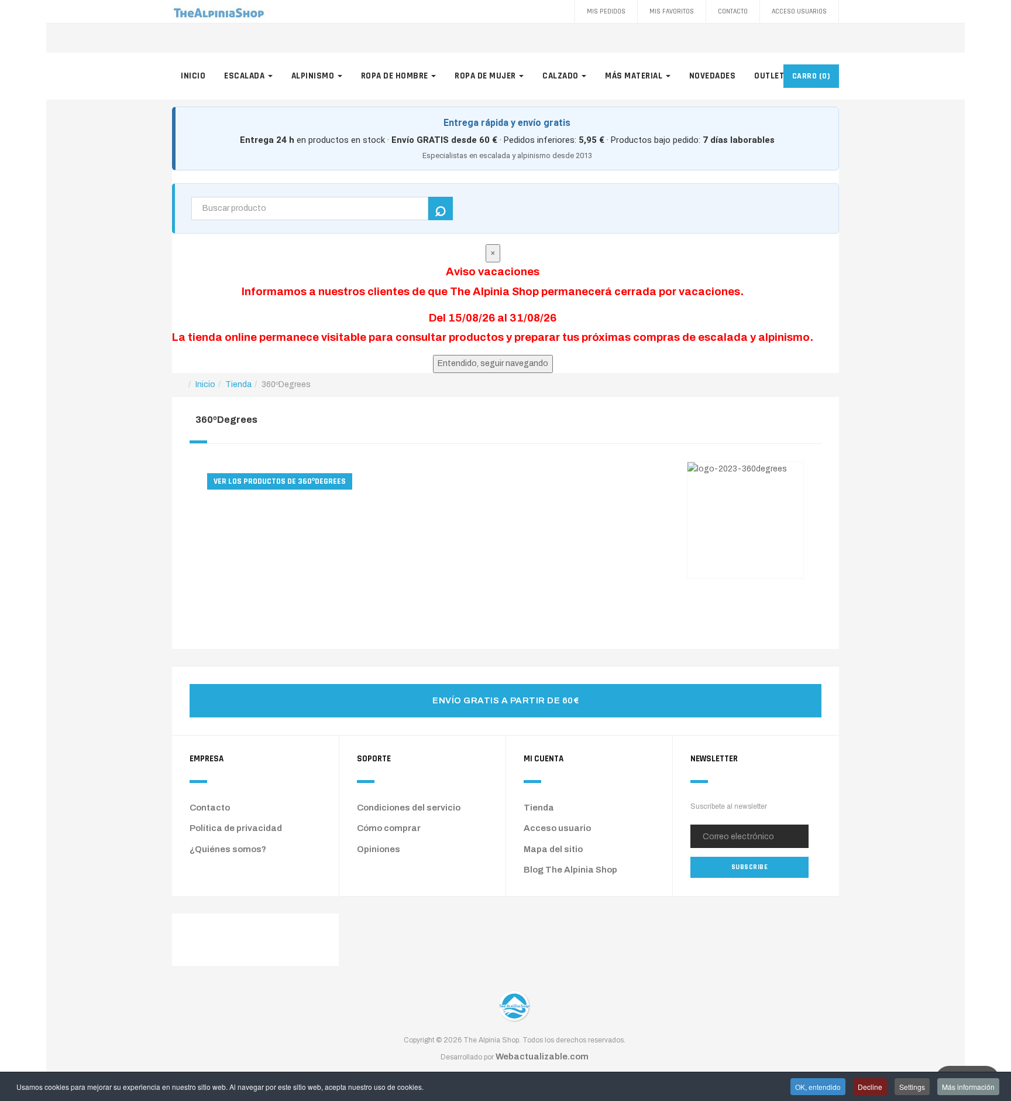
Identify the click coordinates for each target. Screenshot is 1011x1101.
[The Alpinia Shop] (219, 11)
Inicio (193, 75)
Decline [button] (870, 1087)
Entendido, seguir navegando (493, 363)
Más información (968, 1087)
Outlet (770, 75)
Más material (635, 75)
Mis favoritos (671, 11)
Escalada (245, 75)
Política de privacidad (236, 828)
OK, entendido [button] (818, 1087)
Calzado (561, 75)
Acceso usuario (557, 828)
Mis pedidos (606, 11)
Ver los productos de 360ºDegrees (280, 481)
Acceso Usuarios (799, 11)
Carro (811, 76)
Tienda (539, 807)
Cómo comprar (389, 828)
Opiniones (378, 849)
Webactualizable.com (542, 1056)
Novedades (712, 75)
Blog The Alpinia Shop (570, 869)
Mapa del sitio (553, 849)
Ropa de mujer (486, 75)
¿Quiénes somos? (228, 849)
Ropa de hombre (396, 75)
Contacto (733, 11)
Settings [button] (912, 1087)
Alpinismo (313, 75)
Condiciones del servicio (408, 807)
